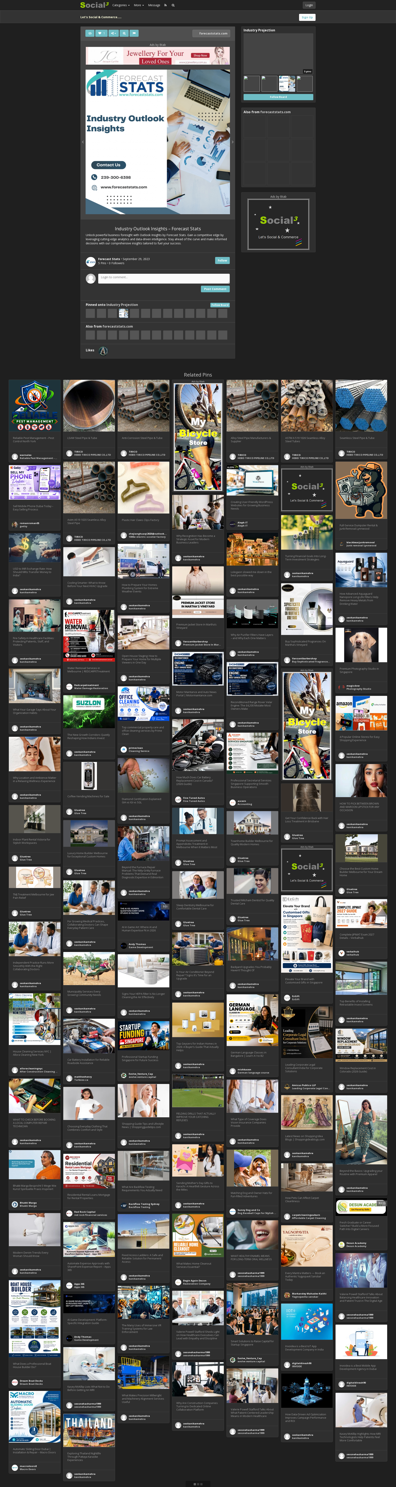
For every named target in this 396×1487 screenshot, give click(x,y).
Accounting (245, 804)
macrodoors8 (28, 1466)
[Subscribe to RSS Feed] (165, 5)
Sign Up (307, 17)
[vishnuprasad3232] (103, 351)
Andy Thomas (137, 944)
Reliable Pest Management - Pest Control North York (52, 458)
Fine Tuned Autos (194, 797)
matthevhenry (83, 1076)
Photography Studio (358, 688)
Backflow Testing (139, 1207)
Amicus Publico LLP (304, 1085)
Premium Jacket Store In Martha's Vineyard (210, 644)
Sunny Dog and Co (249, 1209)
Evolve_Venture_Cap (141, 1073)
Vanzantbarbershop (195, 641)
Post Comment (215, 289)
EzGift (295, 996)
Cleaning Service (139, 750)
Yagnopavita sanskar (305, 1296)
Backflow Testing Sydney (144, 1203)
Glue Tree (80, 813)
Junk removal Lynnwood (361, 545)
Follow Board (220, 305)
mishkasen (244, 1069)
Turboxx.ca (81, 1079)
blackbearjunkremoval (360, 542)
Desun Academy (356, 1243)
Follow (222, 260)
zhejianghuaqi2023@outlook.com (149, 533)
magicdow (353, 685)
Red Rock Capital (84, 1211)
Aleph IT (243, 522)
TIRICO (78, 451)
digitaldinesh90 (301, 1363)
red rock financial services (90, 1214)
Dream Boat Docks (31, 1380)
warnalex (26, 454)
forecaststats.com (212, 33)
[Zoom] (124, 33)
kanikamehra (191, 559)
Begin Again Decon (194, 1280)
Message (154, 5)
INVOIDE (297, 1366)
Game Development (141, 947)
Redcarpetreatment (86, 685)
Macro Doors (28, 1469)
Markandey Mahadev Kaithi (309, 1293)
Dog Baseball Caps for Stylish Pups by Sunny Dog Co (269, 1213)
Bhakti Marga (28, 1202)
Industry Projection (122, 305)
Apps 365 (79, 1283)
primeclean (136, 747)
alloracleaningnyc (31, 1068)
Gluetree (79, 810)
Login (309, 5)
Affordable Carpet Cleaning (309, 1218)
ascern (242, 800)
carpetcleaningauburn (306, 1214)
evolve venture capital (142, 1076)
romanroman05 (29, 523)
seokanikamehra (193, 556)
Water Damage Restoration (91, 688)
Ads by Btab (158, 45)
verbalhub (352, 951)
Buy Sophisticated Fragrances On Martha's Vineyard (324, 661)
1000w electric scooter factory (147, 536)
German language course (253, 1072)
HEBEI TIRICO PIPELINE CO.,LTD (92, 454)
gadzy (23, 526)
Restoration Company (196, 1283)
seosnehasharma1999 (251, 1272)
